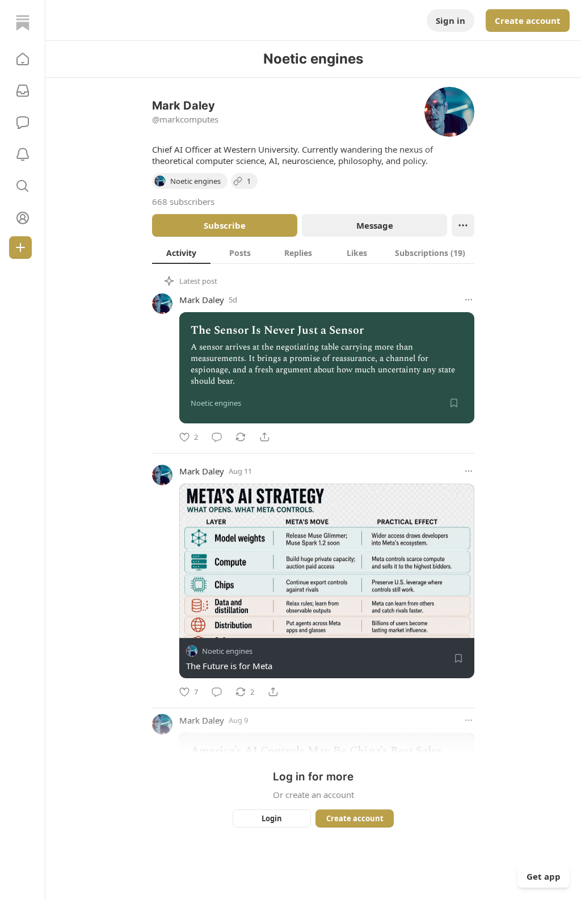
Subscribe (225, 225)
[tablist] (313, 252)
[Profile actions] (463, 225)
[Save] (454, 403)
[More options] (469, 300)
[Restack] (240, 437)
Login (272, 818)
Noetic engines (227, 651)
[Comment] (216, 437)
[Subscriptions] (22, 90)
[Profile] (22, 218)
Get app (544, 876)
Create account (528, 20)
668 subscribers (183, 201)
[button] (22, 59)
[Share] (264, 437)
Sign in (450, 20)
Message (374, 225)
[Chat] (22, 122)
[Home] (22, 22)
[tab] (181, 252)
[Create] (20, 247)
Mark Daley (201, 299)
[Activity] (22, 154)
